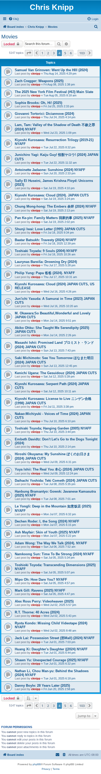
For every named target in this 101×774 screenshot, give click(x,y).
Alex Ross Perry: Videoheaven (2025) (44, 601)
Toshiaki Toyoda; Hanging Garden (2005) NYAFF (53, 428)
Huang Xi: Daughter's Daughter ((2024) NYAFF (51, 649)
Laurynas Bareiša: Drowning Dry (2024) (46, 262)
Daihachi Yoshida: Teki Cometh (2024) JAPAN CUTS (56, 480)
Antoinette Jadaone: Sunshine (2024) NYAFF (50, 170)
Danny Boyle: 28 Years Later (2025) (42, 685)
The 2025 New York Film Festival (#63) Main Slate (54, 92)
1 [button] (42, 53)
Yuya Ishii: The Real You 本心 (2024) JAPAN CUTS (54, 469)
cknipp (35, 73)
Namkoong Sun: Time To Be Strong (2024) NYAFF (54, 554)
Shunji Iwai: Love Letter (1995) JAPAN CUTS (50, 229)
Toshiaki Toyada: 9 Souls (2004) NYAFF (46, 251)
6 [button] (71, 53)
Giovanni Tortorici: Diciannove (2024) (44, 114)
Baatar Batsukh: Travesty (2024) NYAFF (45, 240)
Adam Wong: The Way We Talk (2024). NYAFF (51, 543)
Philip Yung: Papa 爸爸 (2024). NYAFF (45, 273)
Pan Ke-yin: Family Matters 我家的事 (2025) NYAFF (55, 218)
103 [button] (82, 53)
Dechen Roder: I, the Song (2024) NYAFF (47, 521)
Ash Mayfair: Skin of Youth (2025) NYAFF (47, 532)
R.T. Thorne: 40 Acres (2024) (37, 612)
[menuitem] (14, 19)
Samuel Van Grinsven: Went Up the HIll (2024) (51, 70)
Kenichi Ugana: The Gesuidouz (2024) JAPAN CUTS (56, 373)
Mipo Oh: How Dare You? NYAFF (41, 579)
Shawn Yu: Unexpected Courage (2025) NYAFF (51, 660)
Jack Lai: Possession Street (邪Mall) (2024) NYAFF (55, 638)
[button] (29, 53)
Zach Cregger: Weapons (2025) (39, 81)
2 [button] (48, 53)
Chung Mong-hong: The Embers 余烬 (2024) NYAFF (55, 206)
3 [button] (54, 53)
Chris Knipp (52, 7)
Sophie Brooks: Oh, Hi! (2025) (38, 103)
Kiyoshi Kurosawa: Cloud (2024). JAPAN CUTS (52, 195)
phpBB (37, 764)
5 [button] (65, 53)
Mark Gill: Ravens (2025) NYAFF (40, 590)
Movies (9, 36)
